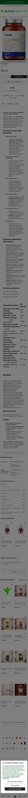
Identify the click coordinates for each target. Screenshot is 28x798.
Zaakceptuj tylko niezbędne (15, 781)
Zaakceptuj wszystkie (15, 789)
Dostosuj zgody (15, 785)
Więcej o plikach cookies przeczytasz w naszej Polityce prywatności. (11, 777)
